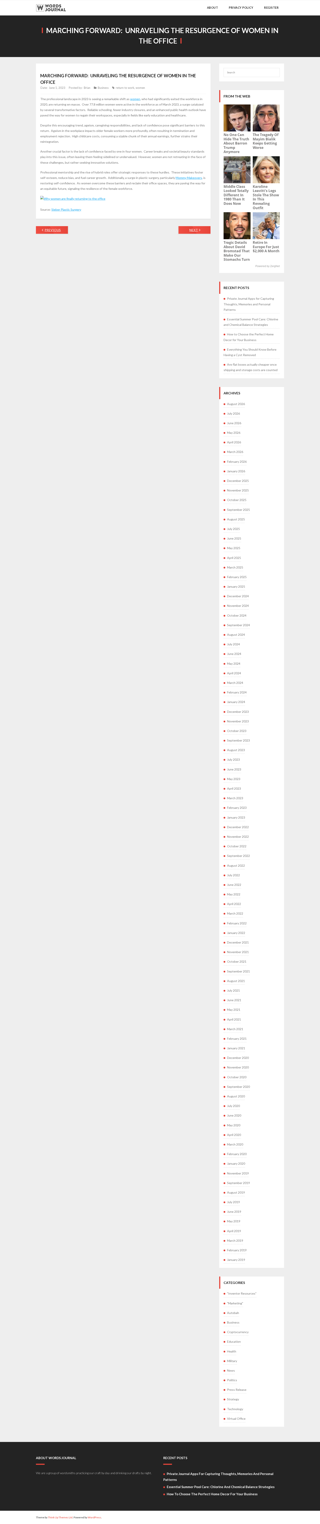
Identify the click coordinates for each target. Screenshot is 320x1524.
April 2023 (234, 788)
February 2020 (237, 1154)
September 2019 (238, 1183)
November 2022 (238, 836)
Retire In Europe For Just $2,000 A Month (266, 246)
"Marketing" (235, 1303)
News (231, 1370)
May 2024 (233, 663)
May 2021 (233, 1009)
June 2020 (234, 1115)
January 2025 (236, 586)
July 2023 (233, 759)
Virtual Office (236, 1418)
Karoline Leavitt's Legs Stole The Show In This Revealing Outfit (266, 197)
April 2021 (234, 1019)
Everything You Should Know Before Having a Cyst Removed (250, 352)
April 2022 (234, 904)
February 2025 (237, 577)
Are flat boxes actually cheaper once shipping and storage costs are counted (251, 367)
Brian (87, 87)
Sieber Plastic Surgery (66, 209)
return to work (125, 87)
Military (232, 1361)
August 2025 (236, 519)
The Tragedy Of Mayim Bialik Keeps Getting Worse (265, 141)
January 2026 (236, 471)
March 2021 (235, 1029)
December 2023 (238, 711)
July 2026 (233, 413)
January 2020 (236, 1163)
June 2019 (234, 1211)
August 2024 (236, 634)
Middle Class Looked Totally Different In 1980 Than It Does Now (236, 195)
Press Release (236, 1389)
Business (103, 87)
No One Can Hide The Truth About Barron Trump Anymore (236, 143)
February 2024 (237, 692)
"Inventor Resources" (241, 1293)
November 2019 (238, 1173)
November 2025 (238, 490)
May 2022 (233, 894)
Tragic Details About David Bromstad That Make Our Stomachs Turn (237, 251)
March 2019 (235, 1240)
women (140, 87)
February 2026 (237, 461)
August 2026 (236, 404)
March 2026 (235, 452)
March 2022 (235, 913)
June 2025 (234, 538)
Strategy (233, 1399)
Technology (235, 1409)
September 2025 (238, 509)
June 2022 (234, 884)
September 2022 (238, 856)
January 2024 (236, 702)
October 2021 (236, 961)
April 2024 (234, 673)
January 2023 (236, 817)
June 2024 (234, 654)
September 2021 (238, 971)
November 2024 (238, 605)
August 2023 (236, 750)
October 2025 (236, 500)
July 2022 (233, 875)
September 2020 (238, 1086)
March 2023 (235, 798)
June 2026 (234, 423)
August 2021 (236, 981)
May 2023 (233, 779)
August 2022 (236, 865)
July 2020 (233, 1106)
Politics (232, 1380)
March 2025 (235, 567)
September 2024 (238, 625)
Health (231, 1351)
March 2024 (235, 683)
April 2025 (234, 558)
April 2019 (234, 1231)
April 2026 (234, 442)
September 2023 (238, 740)
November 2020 (238, 1067)
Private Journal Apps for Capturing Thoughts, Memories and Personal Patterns (249, 304)
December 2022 (238, 827)
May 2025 (233, 548)
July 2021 (233, 990)
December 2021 (238, 942)
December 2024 (238, 596)
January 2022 (236, 933)
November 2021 (238, 952)
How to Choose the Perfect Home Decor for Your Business (249, 336)
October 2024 (236, 615)
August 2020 (236, 1096)
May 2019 (233, 1221)
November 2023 (238, 721)
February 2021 (237, 1038)
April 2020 (234, 1135)
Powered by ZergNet (267, 266)
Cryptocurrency (238, 1332)
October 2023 (236, 731)
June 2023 (234, 769)
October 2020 (236, 1077)
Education (234, 1341)
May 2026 (233, 432)
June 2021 (234, 1000)
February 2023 (237, 807)
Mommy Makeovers (189, 178)
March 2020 (235, 1144)
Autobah (233, 1313)
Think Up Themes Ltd (60, 1517)
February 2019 (237, 1250)
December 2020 (238, 1058)
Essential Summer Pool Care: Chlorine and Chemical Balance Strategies (251, 321)
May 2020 (233, 1125)
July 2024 (233, 644)
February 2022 (237, 923)
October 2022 (236, 846)
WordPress (94, 1517)
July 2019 (233, 1202)
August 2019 (236, 1192)
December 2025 (238, 481)
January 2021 (236, 1048)
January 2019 (236, 1260)
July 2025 (233, 529)
